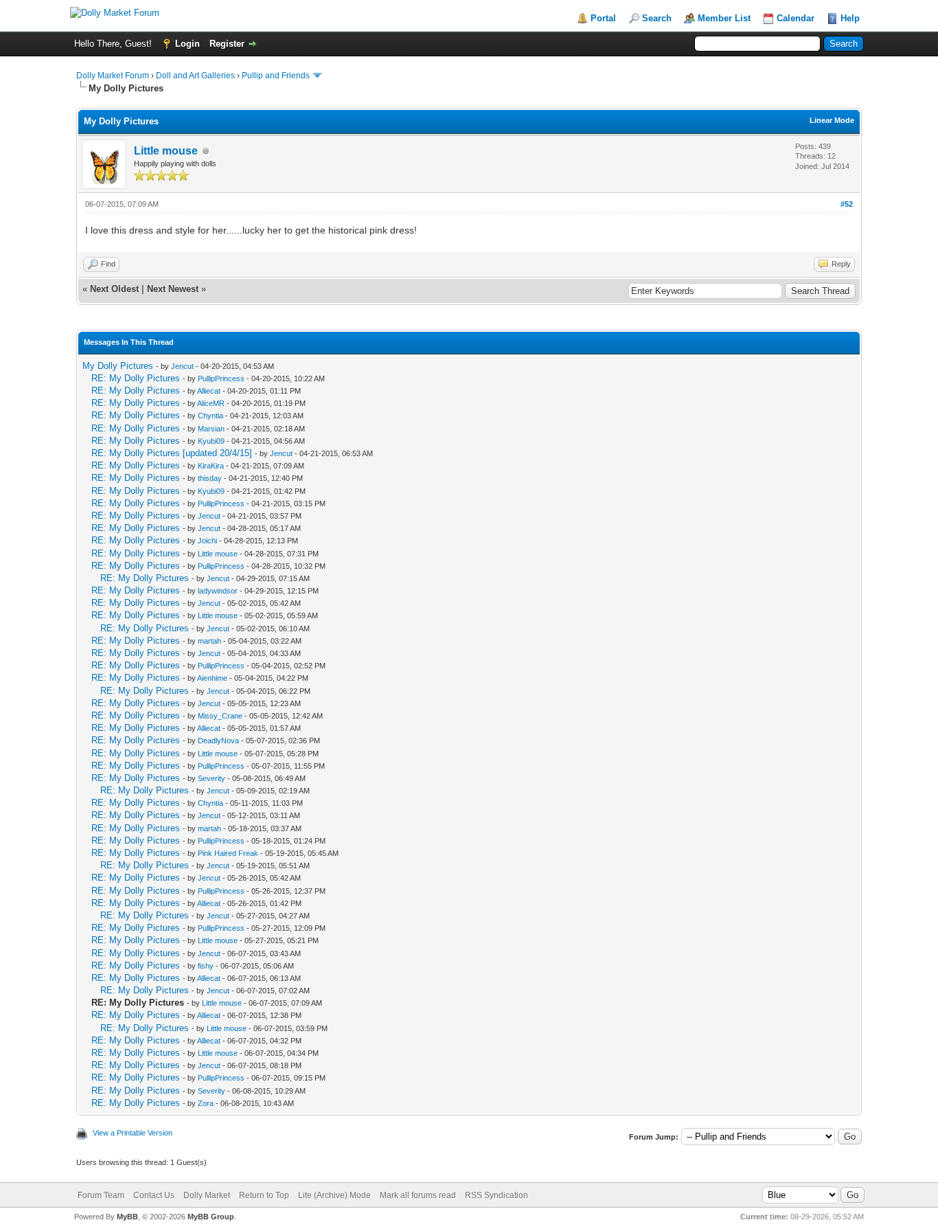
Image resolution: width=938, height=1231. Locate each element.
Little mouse (166, 151)
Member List (724, 18)
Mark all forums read (418, 1195)
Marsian (211, 429)
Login (187, 43)
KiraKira (211, 466)
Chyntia (210, 415)
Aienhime (212, 678)
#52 (846, 204)
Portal (603, 18)
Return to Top (264, 1195)
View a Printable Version (132, 1133)
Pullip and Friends (277, 75)
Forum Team (101, 1195)
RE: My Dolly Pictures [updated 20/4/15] (171, 453)
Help (850, 18)
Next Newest (172, 289)
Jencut (182, 366)
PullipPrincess (221, 378)
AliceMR (211, 403)
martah (209, 641)
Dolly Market (206, 1195)
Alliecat (208, 391)
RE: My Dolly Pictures (135, 378)
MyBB (127, 1216)
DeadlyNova (218, 740)
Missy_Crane (220, 716)
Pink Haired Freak (228, 853)
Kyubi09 (211, 441)
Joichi (207, 541)
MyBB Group (210, 1216)
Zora (206, 1103)
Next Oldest (114, 289)
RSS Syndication (496, 1195)
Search (657, 18)
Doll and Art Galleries (195, 75)
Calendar (795, 18)
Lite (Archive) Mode (334, 1195)
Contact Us (153, 1195)
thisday (210, 478)
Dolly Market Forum (112, 75)
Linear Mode (832, 120)
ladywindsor (218, 591)
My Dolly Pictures (117, 366)
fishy (206, 966)
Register (226, 43)
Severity (211, 778)
